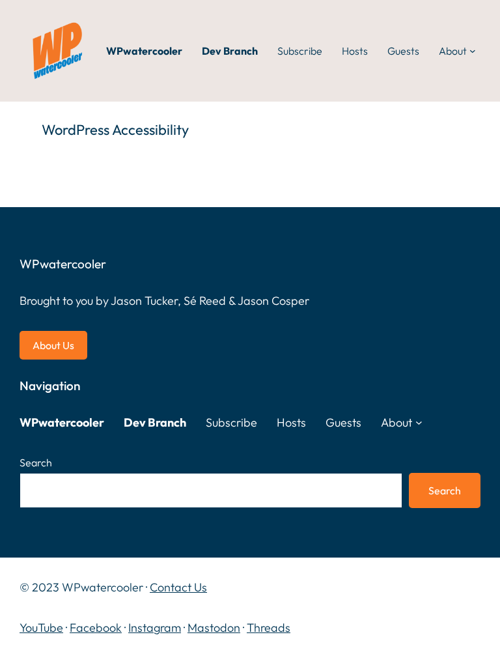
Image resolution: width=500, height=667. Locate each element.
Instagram (154, 627)
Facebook (96, 627)
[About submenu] (472, 51)
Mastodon (214, 627)
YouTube (41, 627)
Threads (268, 627)
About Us (53, 345)
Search (36, 462)
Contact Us (178, 587)
